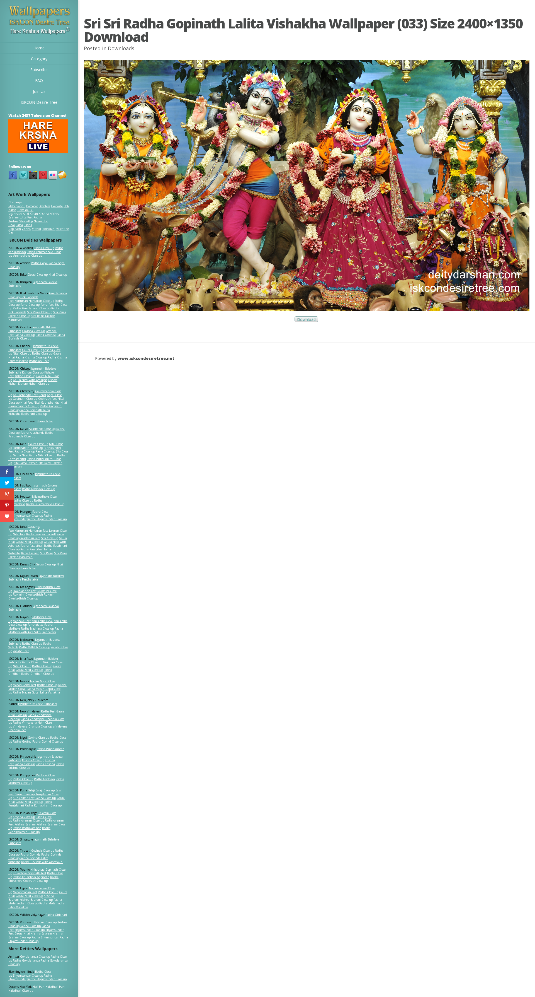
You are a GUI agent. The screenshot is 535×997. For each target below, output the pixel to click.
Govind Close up (38, 738)
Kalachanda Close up (42, 429)
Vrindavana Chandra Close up (32, 726)
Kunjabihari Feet (24, 798)
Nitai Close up (57, 274)
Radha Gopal (39, 263)
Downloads (121, 48)
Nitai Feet (26, 402)
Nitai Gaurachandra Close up (37, 404)
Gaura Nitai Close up (42, 455)
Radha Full (49, 534)
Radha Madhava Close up (38, 489)
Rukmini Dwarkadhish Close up (31, 596)
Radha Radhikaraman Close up (29, 830)
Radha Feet (48, 711)
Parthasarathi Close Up (28, 448)
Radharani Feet (39, 361)
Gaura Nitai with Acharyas (30, 380)
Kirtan (34, 214)
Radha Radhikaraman (27, 828)
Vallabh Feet (21, 651)
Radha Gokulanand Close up (31, 308)
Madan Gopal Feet (24, 685)
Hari (35, 987)
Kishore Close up (32, 372)
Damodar (32, 206)
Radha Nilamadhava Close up (45, 504)
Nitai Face (19, 534)
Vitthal (36, 229)
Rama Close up (30, 305)
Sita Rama (46, 553)
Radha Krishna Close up (31, 357)
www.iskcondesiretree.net (146, 358)
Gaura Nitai (45, 421)
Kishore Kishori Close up (33, 384)
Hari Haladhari (48, 987)
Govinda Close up (33, 331)
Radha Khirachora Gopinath (31, 877)
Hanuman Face (38, 531)
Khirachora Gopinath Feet (29, 873)
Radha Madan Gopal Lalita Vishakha (36, 692)
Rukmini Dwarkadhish (28, 594)
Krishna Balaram (25, 824)
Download (306, 319)
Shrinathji (26, 221)
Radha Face (33, 534)
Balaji (31, 790)
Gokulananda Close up (35, 957)
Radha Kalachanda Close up (31, 435)
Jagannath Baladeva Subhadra (33, 608)
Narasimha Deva (42, 621)
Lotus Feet (26, 217)
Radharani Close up (34, 414)
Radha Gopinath (20, 227)
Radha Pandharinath (50, 749)
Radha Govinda (46, 335)
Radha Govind (22, 741)
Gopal (42, 395)
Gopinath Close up (25, 399)
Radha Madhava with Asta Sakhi (35, 630)
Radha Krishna (45, 764)
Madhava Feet (22, 621)
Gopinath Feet (47, 399)
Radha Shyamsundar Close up (47, 519)
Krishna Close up (33, 760)
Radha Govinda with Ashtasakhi (42, 862)
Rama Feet (47, 305)
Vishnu (26, 229)
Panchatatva (30, 579)
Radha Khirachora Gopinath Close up (33, 879)
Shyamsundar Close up (28, 515)
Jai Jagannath (20, 212)
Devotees (44, 206)
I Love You (23, 210)
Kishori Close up (24, 376)
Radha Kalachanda (32, 433)
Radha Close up (44, 248)
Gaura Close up (38, 274)
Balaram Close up (45, 922)
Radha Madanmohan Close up (35, 902)
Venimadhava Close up (27, 255)
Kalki (26, 214)
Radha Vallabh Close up (34, 647)
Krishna (44, 214)
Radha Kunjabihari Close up (43, 805)
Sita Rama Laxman (26, 463)
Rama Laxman (30, 553)
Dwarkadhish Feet (25, 591)
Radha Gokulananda (26, 960)
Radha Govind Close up (47, 741)
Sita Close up (49, 538)
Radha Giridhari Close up (37, 674)
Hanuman (21, 301)
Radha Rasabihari (31, 546)
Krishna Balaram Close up (36, 900)
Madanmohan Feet (25, 892)
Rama (19, 225)
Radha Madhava (44, 779)
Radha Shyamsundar (45, 937)
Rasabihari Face (30, 538)
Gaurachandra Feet (25, 395)
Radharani (48, 229)
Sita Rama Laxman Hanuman (31, 318)
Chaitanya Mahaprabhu (16, 204)
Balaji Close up (45, 790)
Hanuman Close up (41, 301)
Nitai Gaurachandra (47, 402)
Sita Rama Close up (39, 312)
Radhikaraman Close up (28, 820)
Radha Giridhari (56, 915)
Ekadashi (57, 206)
